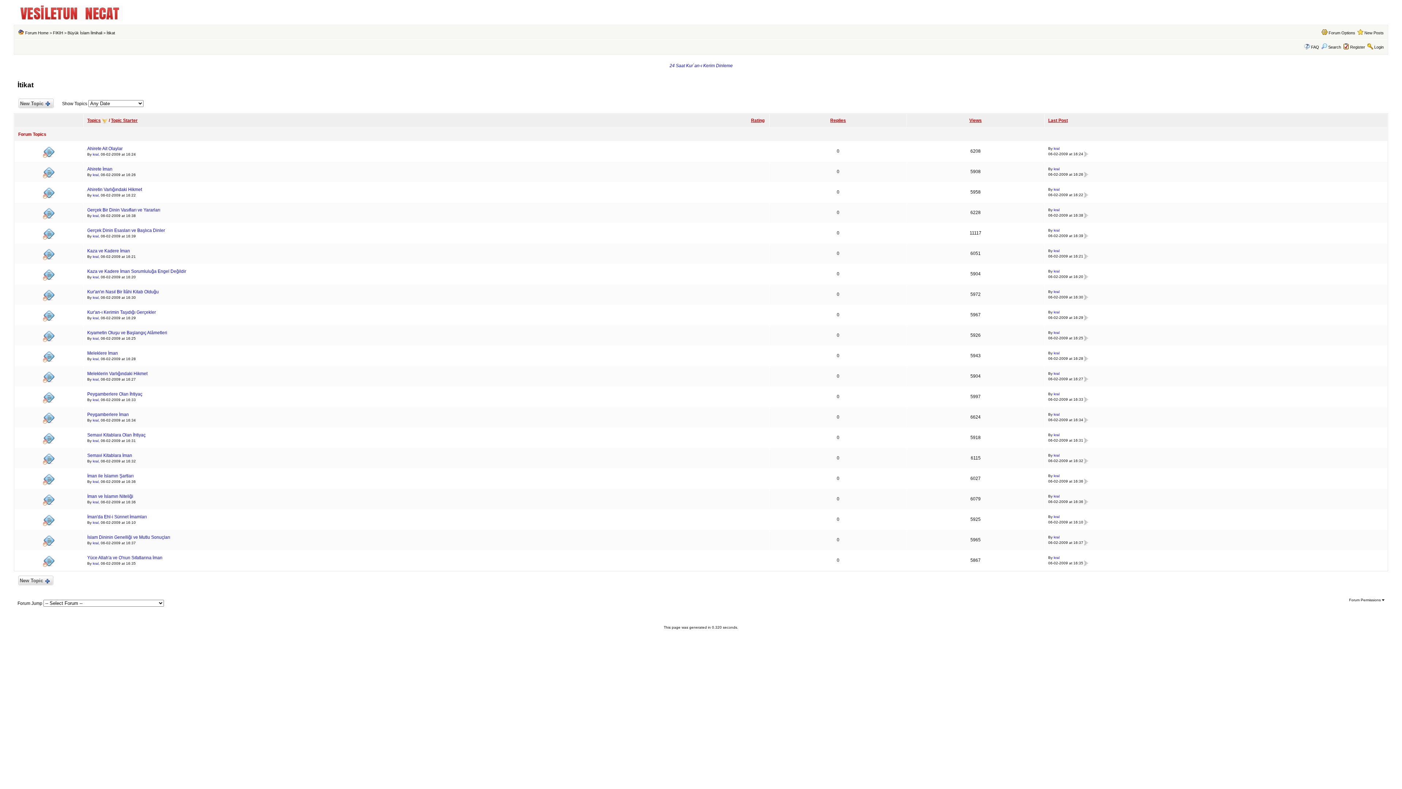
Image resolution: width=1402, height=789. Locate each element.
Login (1379, 47)
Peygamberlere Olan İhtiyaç (114, 394)
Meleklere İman (102, 353)
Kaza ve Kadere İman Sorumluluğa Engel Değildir (136, 271)
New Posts (1374, 33)
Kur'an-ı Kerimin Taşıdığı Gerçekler (121, 312)
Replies (838, 120)
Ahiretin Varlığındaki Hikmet (114, 189)
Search (1334, 47)
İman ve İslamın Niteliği (110, 496)
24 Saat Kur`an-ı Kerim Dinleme (701, 65)
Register (1357, 47)
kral (96, 154)
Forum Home (37, 33)
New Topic (32, 103)
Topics (94, 120)
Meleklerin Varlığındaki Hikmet (117, 373)
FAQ (1315, 47)
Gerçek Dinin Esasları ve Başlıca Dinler (126, 230)
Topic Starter (124, 120)
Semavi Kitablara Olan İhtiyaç (116, 435)
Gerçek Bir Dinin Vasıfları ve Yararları (123, 210)
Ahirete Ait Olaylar (105, 148)
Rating (758, 120)
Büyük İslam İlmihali (85, 33)
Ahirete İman (99, 169)
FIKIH (58, 33)
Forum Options (1342, 33)
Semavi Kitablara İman (109, 455)
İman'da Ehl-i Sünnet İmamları (117, 516)
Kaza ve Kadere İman (108, 251)
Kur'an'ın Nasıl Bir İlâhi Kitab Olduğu (123, 291)
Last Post (1058, 120)
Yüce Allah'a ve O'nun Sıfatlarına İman (124, 557)
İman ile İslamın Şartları (110, 476)
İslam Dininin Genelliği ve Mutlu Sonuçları (128, 537)
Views (975, 120)
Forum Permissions (1365, 600)
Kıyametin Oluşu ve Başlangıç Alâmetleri (127, 332)
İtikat (111, 33)
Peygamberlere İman (108, 414)
